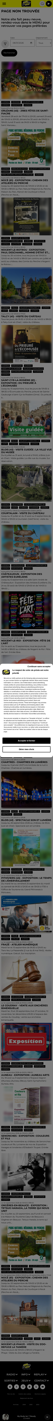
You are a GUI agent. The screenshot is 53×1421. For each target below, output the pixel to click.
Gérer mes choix (26, 749)
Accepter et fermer (26, 740)
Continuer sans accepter (39, 666)
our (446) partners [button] (15, 678)
